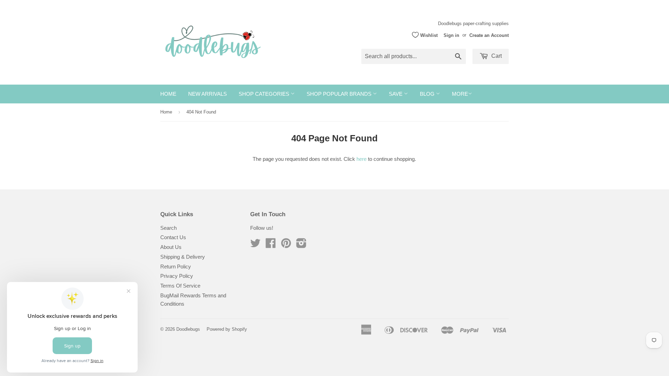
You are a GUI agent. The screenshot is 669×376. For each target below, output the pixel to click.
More (460, 94)
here (361, 159)
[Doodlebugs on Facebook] (271, 245)
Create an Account (489, 35)
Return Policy (175, 266)
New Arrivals (207, 94)
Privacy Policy (176, 276)
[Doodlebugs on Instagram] (301, 245)
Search (168, 228)
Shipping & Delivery (182, 257)
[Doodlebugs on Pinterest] (286, 245)
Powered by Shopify (227, 329)
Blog (428, 94)
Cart (496, 56)
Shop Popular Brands (340, 94)
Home (168, 94)
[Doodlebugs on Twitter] (255, 245)
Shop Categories (265, 94)
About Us (171, 247)
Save (396, 94)
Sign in (451, 35)
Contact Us (173, 237)
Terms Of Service (180, 286)
